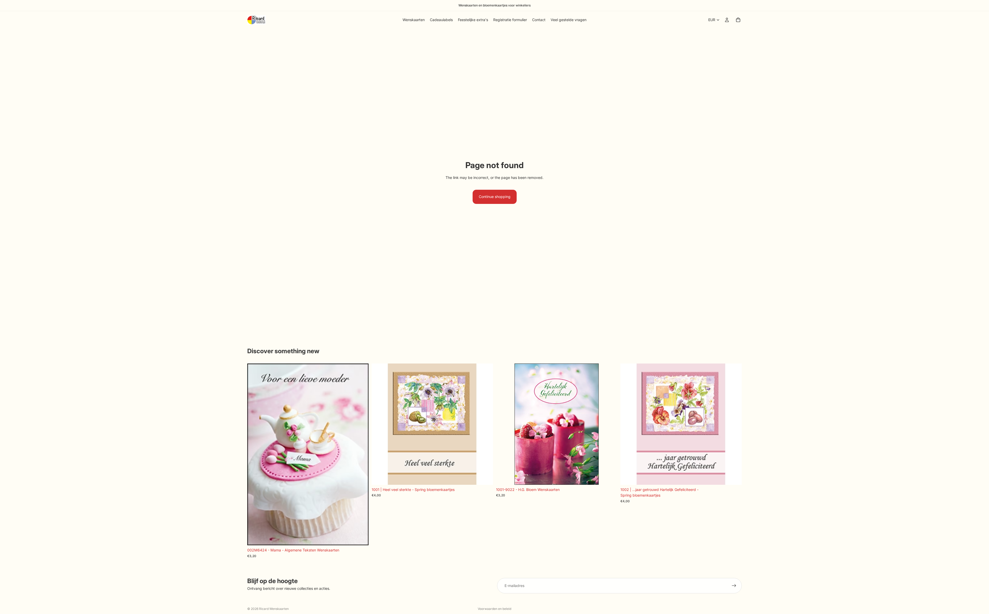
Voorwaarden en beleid (494, 609)
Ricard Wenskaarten (274, 609)
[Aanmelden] (734, 585)
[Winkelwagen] (738, 19)
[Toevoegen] (360, 537)
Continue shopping (494, 196)
